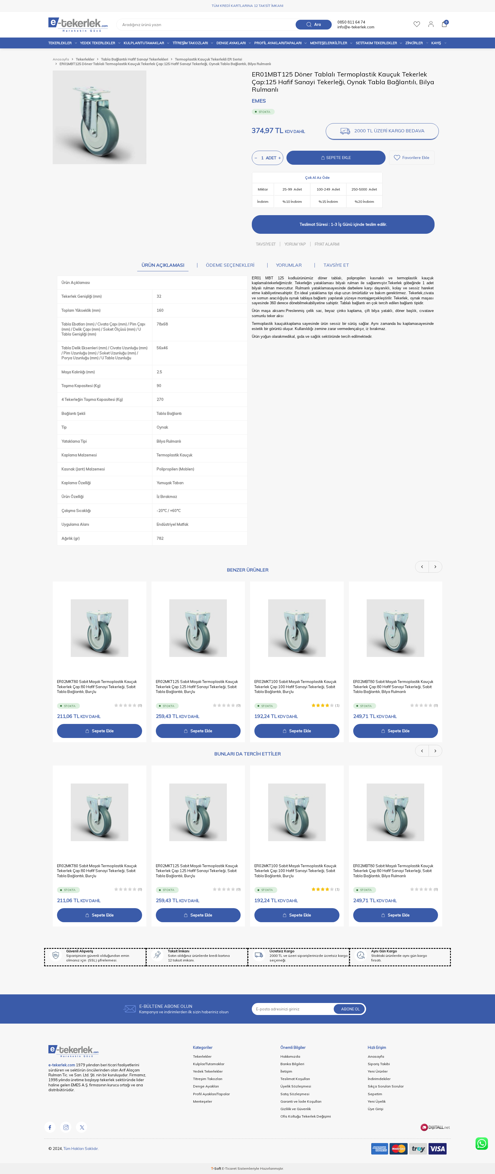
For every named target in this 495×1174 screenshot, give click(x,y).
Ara (317, 24)
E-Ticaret (229, 1168)
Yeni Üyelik (377, 1101)
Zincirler (414, 43)
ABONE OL (350, 1009)
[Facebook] (50, 1127)
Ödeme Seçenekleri (230, 265)
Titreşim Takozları (190, 43)
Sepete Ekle (103, 730)
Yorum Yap (295, 244)
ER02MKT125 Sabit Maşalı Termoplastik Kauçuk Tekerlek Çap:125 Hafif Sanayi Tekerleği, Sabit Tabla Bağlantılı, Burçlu (197, 686)
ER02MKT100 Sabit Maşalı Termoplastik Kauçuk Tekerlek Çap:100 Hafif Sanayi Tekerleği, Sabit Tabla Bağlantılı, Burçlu (295, 686)
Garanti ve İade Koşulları (300, 1101)
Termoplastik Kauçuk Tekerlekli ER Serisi (208, 59)
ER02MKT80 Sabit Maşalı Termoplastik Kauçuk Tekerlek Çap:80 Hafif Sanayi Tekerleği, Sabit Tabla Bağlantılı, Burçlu (97, 686)
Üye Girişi (375, 1109)
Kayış (436, 43)
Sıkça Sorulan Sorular (386, 1086)
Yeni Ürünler (378, 1071)
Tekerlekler (60, 43)
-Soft (216, 1168)
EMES (259, 100)
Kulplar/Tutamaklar (208, 1064)
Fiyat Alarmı (327, 244)
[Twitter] (81, 1127)
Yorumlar (289, 265)
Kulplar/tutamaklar (144, 43)
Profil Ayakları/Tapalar (211, 1094)
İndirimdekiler (379, 1079)
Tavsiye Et (266, 244)
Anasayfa (61, 59)
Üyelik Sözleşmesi (295, 1086)
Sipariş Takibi (379, 1064)
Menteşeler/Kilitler (328, 43)
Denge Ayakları (231, 43)
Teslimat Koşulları (295, 1079)
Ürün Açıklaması (163, 265)
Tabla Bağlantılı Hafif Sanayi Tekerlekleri (134, 59)
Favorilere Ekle (415, 157)
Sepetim (375, 1094)
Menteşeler (202, 1101)
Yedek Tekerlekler (97, 43)
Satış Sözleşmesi (294, 1094)
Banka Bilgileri (292, 1064)
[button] (422, 566)
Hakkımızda (290, 1056)
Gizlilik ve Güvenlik (295, 1109)
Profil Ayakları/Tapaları (278, 43)
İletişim (286, 1071)
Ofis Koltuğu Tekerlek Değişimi (305, 1116)
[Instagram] (65, 1127)
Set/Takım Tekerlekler (376, 43)
